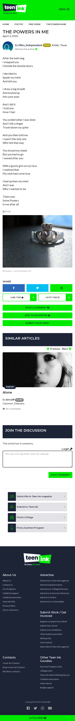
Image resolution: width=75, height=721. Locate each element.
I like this (22, 297)
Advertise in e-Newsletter (52, 601)
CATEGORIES (36, 718)
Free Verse (35, 24)
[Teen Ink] (19, 8)
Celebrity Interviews (12, 597)
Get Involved (46, 642)
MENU (63, 9)
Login (66, 448)
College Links (46, 670)
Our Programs (9, 589)
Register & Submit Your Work (53, 621)
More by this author (25, 49)
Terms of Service (10, 610)
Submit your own (37, 323)
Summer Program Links (51, 666)
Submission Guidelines (51, 630)
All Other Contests (11, 671)
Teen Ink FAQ (9, 601)
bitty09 (10, 399)
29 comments (13, 409)
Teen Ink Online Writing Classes (55, 675)
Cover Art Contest (11, 663)
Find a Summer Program (30, 528)
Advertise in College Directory (54, 589)
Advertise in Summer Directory (54, 593)
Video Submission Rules (51, 634)
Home (6, 24)
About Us (7, 580)
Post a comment (36, 307)
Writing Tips (45, 638)
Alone (7, 392)
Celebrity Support (11, 593)
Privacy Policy (9, 605)
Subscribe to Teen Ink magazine (54, 646)
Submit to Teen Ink (27, 507)
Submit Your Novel (48, 625)
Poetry (18, 24)
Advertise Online (48, 597)
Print (8, 211)
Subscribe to (34, 496)
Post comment (60, 475)
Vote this (58, 297)
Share (7, 281)
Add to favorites (36, 315)
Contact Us (8, 584)
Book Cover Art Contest (14, 667)
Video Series (46, 683)
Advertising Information (51, 584)
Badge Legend (46, 687)
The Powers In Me (56, 24)
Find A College (25, 517)
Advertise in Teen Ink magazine (54, 580)
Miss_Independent (30, 45)
